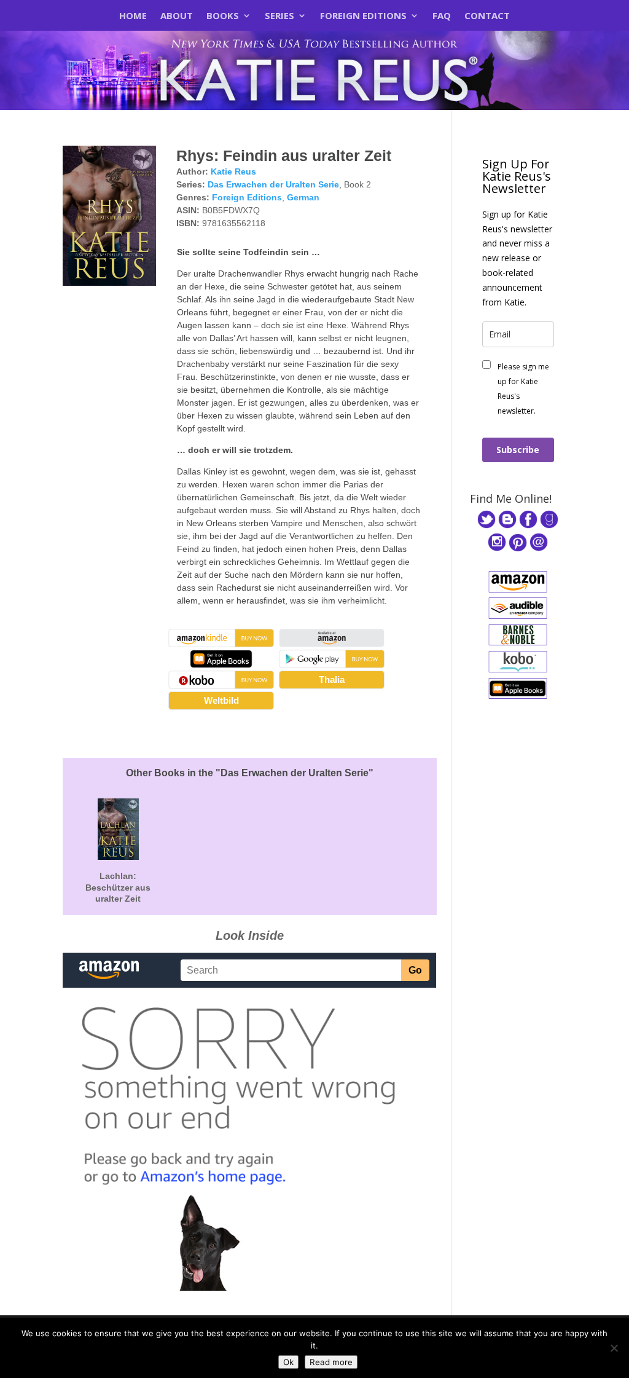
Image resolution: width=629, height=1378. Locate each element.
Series (279, 16)
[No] (614, 1348)
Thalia (332, 679)
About (176, 16)
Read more (331, 1362)
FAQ (441, 16)
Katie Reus (233, 171)
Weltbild (221, 700)
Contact (487, 16)
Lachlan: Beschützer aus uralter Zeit (117, 887)
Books (222, 16)
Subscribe (517, 449)
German (303, 197)
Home (133, 16)
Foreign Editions (363, 16)
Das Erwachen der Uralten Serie (273, 184)
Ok (288, 1362)
